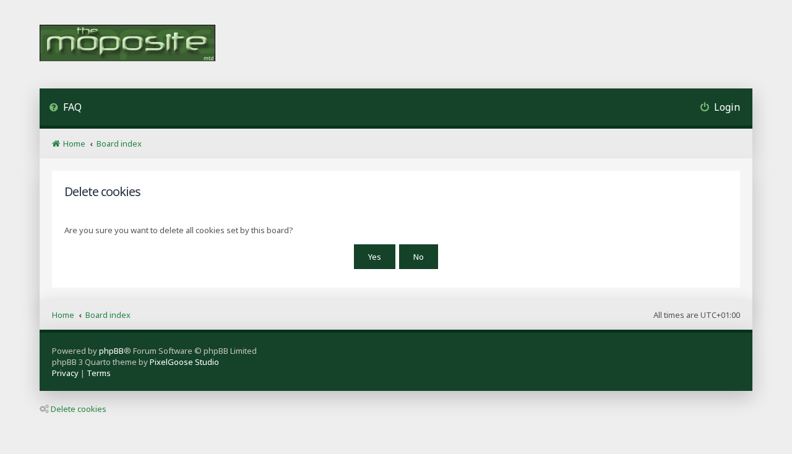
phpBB (111, 350)
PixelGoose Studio (184, 361)
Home (63, 314)
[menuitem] (65, 108)
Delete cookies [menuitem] (78, 408)
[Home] (127, 44)
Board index (108, 314)
